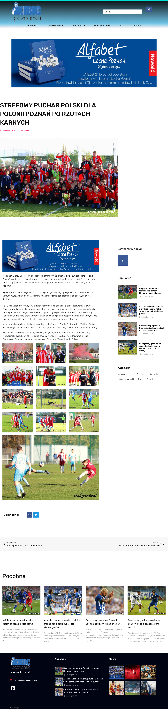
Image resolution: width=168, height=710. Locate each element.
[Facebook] (149, 9)
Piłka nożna (24, 131)
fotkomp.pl (14, 708)
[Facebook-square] (12, 688)
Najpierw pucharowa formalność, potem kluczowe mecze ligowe (150, 290)
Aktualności (33, 25)
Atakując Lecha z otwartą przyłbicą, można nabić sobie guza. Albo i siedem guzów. (151, 310)
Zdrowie (137, 25)
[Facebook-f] (123, 260)
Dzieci (121, 25)
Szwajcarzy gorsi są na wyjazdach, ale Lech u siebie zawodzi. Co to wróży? (150, 347)
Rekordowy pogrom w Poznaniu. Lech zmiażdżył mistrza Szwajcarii (151, 327)
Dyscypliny (77, 25)
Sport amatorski (102, 25)
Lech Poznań (54, 25)
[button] (29, 515)
